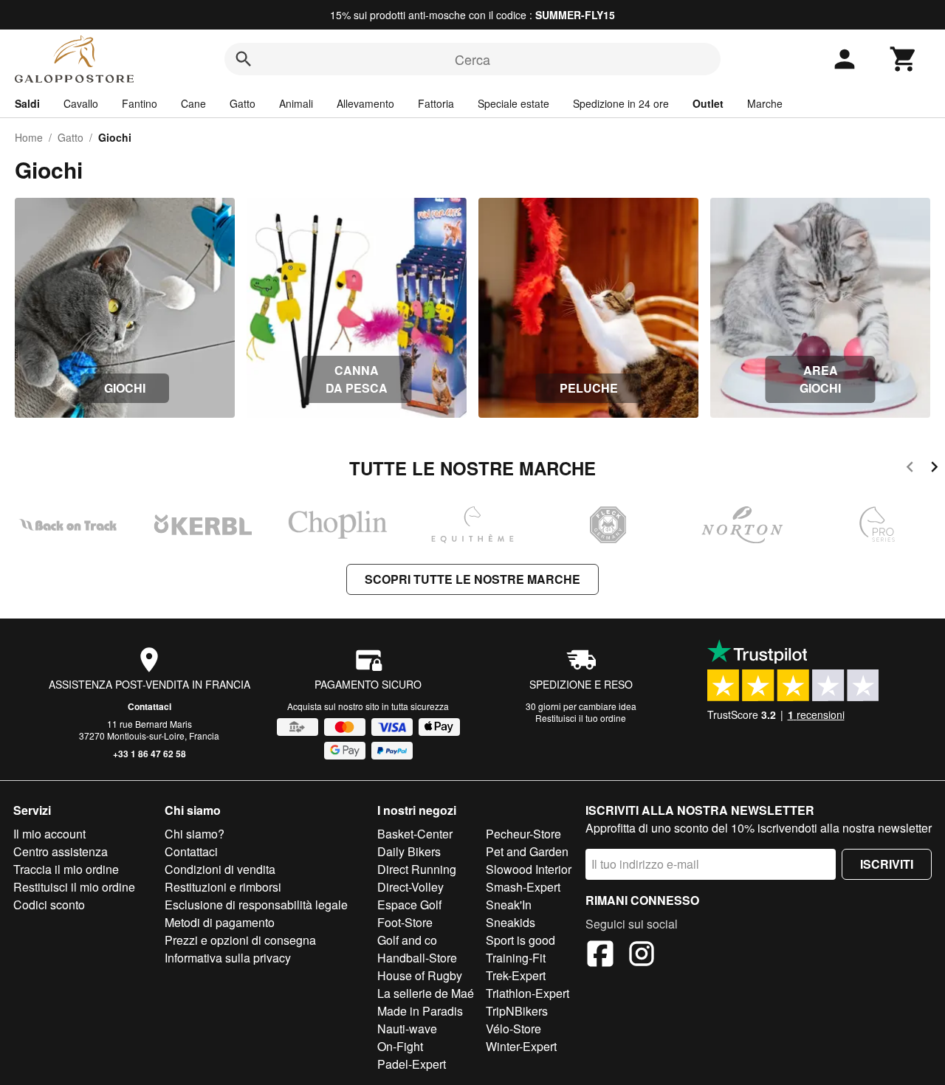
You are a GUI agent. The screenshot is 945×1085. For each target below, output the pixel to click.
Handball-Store (417, 957)
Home (29, 137)
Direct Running (416, 869)
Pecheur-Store (523, 833)
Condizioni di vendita (220, 869)
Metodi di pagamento (220, 922)
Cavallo (80, 103)
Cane (193, 103)
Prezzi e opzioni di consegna (240, 939)
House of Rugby (419, 975)
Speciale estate (513, 103)
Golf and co (407, 939)
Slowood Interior (528, 869)
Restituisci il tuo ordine (580, 718)
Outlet (708, 103)
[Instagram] (641, 956)
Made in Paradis (420, 1010)
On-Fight (400, 1046)
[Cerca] (243, 59)
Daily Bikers (409, 851)
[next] (934, 469)
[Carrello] (903, 59)
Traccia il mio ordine (66, 869)
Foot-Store (405, 922)
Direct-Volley (410, 886)
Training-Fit (516, 957)
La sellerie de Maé (425, 993)
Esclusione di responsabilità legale (256, 904)
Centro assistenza (60, 851)
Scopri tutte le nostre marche (472, 579)
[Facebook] (600, 956)
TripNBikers (517, 1010)
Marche (765, 103)
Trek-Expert (516, 975)
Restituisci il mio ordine (74, 886)
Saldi (27, 103)
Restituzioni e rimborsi (223, 886)
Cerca (472, 59)
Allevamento (365, 103)
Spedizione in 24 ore (621, 103)
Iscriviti (886, 863)
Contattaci (149, 706)
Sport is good (520, 939)
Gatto (242, 103)
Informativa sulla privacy (228, 957)
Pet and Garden (527, 851)
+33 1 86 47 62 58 (149, 753)
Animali (296, 103)
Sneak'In (509, 904)
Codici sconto (49, 904)
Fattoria (436, 103)
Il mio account (49, 833)
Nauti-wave (407, 1028)
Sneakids (510, 922)
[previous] (910, 469)
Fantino (139, 103)
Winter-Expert (521, 1046)
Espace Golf (409, 904)
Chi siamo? (194, 833)
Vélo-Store (513, 1028)
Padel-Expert (411, 1063)
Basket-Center (415, 833)
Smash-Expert (523, 886)
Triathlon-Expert (527, 993)
